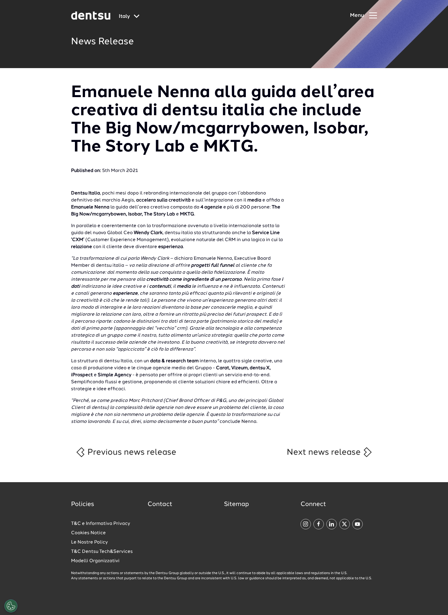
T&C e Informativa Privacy (100, 523)
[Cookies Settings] (10, 605)
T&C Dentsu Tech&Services (102, 551)
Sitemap (236, 504)
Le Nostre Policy (89, 542)
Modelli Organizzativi (95, 561)
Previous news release (130, 452)
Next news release (325, 452)
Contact (160, 504)
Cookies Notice (88, 533)
